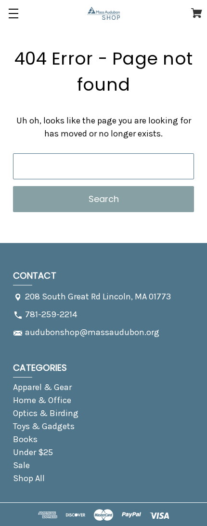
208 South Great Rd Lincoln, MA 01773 (98, 296)
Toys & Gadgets (44, 426)
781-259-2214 (51, 314)
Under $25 (33, 452)
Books (25, 439)
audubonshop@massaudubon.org (92, 332)
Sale (21, 465)
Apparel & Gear (42, 387)
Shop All (29, 478)
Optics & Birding (45, 413)
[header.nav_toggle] (13, 13)
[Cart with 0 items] (196, 15)
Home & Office (42, 400)
